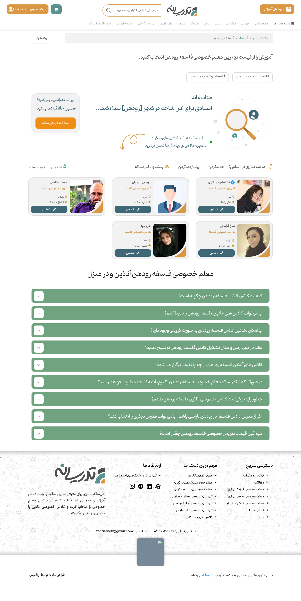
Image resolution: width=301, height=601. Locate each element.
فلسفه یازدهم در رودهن (252, 76)
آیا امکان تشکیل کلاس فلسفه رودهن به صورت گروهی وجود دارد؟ (206, 330)
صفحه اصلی (261, 23)
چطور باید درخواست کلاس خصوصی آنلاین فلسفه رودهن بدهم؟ (206, 399)
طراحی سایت (57, 575)
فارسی (245, 23)
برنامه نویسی (124, 23)
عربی (218, 23)
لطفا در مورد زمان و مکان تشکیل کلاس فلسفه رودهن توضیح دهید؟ (203, 347)
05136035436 (164, 531)
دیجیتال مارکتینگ (100, 23)
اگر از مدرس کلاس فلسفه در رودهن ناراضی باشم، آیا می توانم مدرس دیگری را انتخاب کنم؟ (185, 416)
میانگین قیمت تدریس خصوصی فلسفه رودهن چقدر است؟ (211, 433)
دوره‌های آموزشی (273, 9)
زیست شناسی (145, 23)
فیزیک (194, 23)
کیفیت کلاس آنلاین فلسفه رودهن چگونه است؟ (220, 296)
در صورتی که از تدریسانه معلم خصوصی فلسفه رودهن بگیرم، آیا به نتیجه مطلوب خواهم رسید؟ (180, 382)
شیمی (181, 23)
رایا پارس (34, 575)
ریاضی (206, 23)
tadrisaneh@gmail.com (114, 531)
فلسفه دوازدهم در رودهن (207, 76)
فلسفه (243, 38)
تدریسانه (208, 575)
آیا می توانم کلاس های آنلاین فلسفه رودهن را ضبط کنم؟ (213, 313)
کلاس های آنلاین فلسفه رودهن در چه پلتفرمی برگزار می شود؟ (208, 364)
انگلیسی (231, 23)
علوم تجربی (165, 23)
